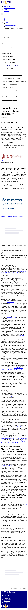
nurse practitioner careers (13, 442)
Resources (6, 595)
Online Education (8, 591)
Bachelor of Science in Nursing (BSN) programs (13, 271)
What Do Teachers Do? (9, 592)
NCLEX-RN (10, 302)
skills (25, 504)
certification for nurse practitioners (9, 396)
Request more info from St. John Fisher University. (13, 160)
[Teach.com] (6, 3)
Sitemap (6, 602)
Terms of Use (7, 598)
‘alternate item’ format (10, 317)
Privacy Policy (7, 599)
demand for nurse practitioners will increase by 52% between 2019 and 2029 (14, 438)
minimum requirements (6, 465)
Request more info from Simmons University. (12, 216)
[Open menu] (2, 14)
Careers (5, 594)
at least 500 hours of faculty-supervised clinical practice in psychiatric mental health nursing (12, 369)
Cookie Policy (7, 601)
